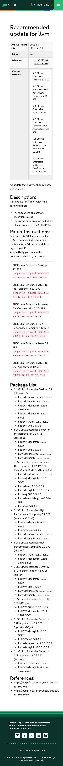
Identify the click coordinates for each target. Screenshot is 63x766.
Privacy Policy (24, 760)
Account (38, 5)
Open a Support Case (35, 750)
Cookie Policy (39, 760)
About (12, 725)
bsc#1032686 (41, 63)
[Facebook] (24, 735)
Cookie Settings (48, 757)
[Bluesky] (45, 735)
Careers (12, 722)
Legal (20, 722)
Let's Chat (26, 728)
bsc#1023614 (41, 60)
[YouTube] (17, 735)
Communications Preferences (31, 725)
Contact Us (14, 728)
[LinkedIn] (38, 735)
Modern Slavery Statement (38, 722)
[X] (31, 735)
